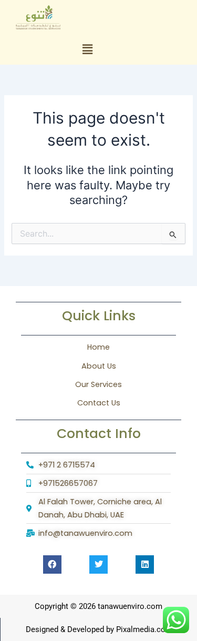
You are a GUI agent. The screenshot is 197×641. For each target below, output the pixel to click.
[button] (88, 49)
